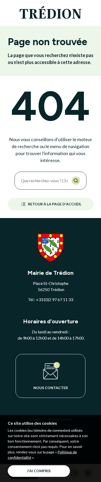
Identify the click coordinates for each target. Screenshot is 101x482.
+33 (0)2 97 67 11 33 (54, 299)
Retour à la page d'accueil (54, 204)
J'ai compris (39, 471)
